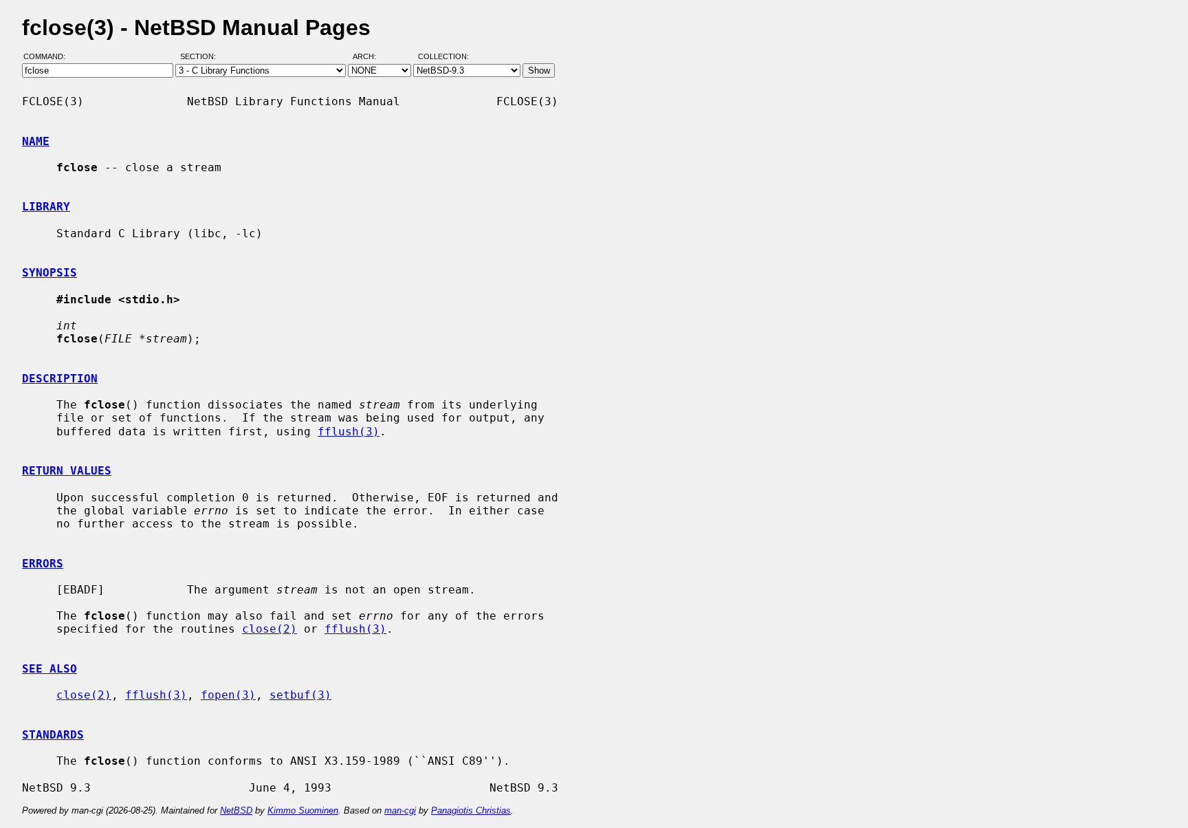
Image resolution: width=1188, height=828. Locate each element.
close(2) (269, 628)
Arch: (370, 57)
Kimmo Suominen (302, 810)
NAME (36, 141)
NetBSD (236, 810)
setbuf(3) (300, 694)
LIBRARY (46, 206)
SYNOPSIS (49, 272)
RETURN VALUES (66, 470)
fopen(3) (228, 694)
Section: (201, 57)
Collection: (443, 57)
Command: (48, 57)
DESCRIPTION (60, 378)
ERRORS (42, 563)
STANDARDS (53, 734)
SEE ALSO (49, 668)
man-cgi (400, 810)
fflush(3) (349, 431)
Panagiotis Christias (471, 810)
